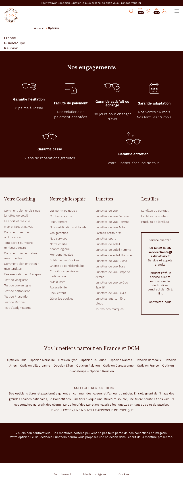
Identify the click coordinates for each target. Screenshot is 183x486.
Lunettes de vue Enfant (112, 227)
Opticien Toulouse (93, 360)
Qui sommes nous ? (63, 210)
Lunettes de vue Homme (112, 221)
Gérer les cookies (61, 298)
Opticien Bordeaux (148, 360)
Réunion (11, 48)
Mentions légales (61, 254)
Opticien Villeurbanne (35, 365)
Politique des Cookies (64, 260)
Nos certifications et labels (68, 227)
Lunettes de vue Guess (111, 261)
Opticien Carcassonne (118, 365)
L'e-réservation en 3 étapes (22, 274)
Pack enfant (58, 293)
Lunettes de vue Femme (112, 216)
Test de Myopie (14, 302)
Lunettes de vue (107, 210)
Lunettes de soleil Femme (113, 249)
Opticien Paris (16, 360)
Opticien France (148, 365)
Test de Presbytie (15, 296)
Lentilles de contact (154, 210)
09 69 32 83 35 (160, 248)
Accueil (39, 28)
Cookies (124, 474)
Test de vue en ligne (17, 285)
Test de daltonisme (17, 291)
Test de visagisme (16, 280)
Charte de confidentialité (67, 265)
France (10, 38)
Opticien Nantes (121, 360)
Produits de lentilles (155, 221)
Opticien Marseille (42, 360)
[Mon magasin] (148, 11)
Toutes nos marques (110, 309)
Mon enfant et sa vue (18, 226)
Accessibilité (58, 287)
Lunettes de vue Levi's (111, 293)
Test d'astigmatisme (17, 307)
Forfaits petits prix (108, 233)
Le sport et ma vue (17, 221)
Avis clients (57, 282)
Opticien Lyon (67, 360)
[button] (156, 11)
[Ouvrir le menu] (177, 11)
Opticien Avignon (88, 365)
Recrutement (58, 221)
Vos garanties (59, 233)
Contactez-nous (61, 216)
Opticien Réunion (102, 371)
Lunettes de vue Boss (110, 266)
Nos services (58, 238)
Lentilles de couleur (154, 216)
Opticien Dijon (63, 365)
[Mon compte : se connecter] (164, 11)
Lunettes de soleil (108, 244)
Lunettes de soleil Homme (114, 255)
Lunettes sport (106, 238)
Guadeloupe (14, 43)
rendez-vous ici (131, 2)
